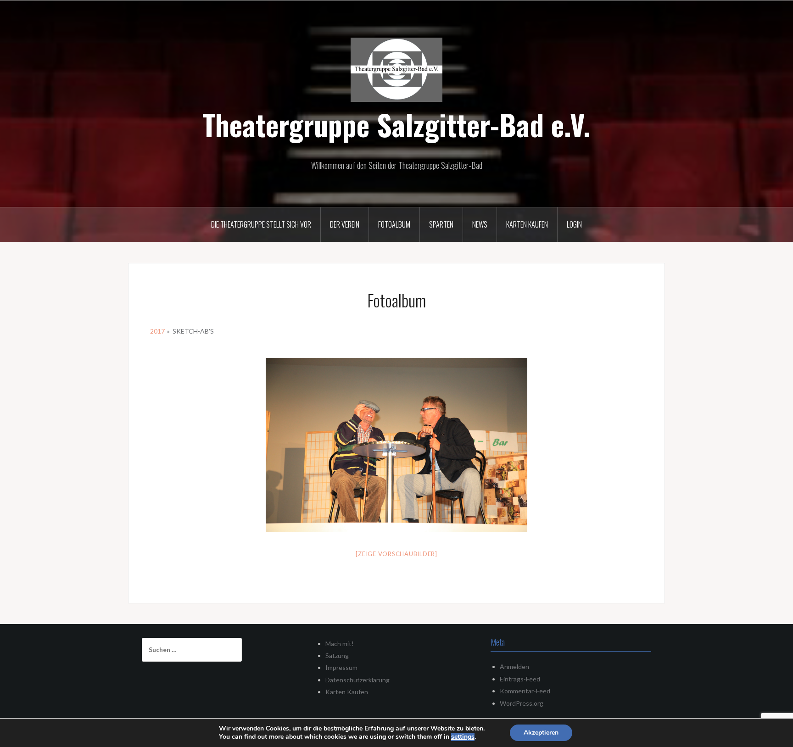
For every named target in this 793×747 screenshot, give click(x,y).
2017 (157, 331)
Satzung (337, 655)
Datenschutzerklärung (357, 680)
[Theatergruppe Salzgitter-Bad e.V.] (396, 68)
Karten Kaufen (346, 692)
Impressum (341, 667)
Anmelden (514, 666)
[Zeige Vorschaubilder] (396, 553)
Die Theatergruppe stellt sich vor (261, 224)
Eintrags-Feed (520, 679)
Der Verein (344, 224)
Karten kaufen (527, 224)
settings (463, 737)
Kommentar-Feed (525, 691)
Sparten (441, 224)
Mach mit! (339, 643)
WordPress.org (521, 703)
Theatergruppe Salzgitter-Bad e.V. (396, 124)
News (479, 224)
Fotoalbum (394, 224)
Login (574, 224)
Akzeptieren (541, 732)
